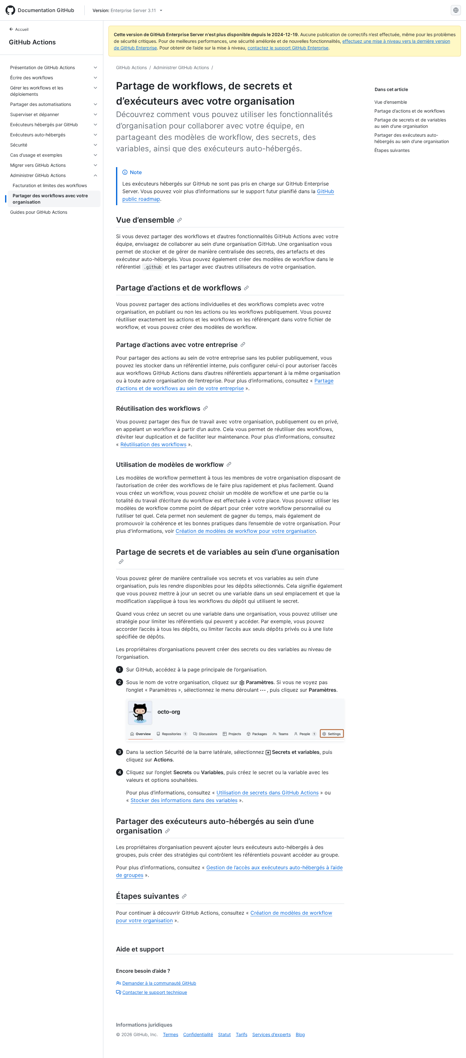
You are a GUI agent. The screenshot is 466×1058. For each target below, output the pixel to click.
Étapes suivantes (147, 896)
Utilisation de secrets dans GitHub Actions (268, 792)
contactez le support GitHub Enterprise (288, 47)
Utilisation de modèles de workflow (170, 464)
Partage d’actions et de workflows (178, 287)
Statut (224, 1034)
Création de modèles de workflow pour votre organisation (246, 531)
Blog (300, 1034)
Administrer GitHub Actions (181, 67)
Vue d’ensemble (145, 220)
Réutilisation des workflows (158, 408)
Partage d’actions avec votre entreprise (177, 345)
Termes (170, 1034)
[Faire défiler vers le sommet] (452, 1044)
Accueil (22, 29)
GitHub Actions (32, 42)
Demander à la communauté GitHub (159, 983)
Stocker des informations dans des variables (184, 800)
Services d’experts (271, 1034)
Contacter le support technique (154, 992)
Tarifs (241, 1034)
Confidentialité (198, 1034)
